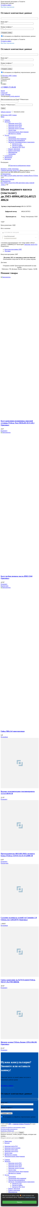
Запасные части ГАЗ (14, 123)
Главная (3, 170)
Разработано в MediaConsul (7, 1130)
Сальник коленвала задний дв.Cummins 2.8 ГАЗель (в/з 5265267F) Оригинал (19, 919)
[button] (4, 431)
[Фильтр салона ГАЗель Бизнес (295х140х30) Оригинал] (20, 1038)
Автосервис (12, 137)
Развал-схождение (14, 150)
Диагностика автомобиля (16, 140)
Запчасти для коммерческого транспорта (21, 142)
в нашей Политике (29, 1197)
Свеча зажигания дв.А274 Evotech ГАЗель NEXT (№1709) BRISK (18, 981)
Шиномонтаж (12, 152)
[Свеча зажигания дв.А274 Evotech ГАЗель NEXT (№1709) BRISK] (20, 976)
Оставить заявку (6, 5)
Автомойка (12, 154)
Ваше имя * (4, 22)
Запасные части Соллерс (16, 128)
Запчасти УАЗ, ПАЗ (18, 147)
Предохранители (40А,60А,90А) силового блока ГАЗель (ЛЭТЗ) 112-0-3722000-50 (18, 855)
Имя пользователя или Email (14, 99)
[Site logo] (9, 75)
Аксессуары (12, 130)
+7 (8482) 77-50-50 (8, 87)
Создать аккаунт (14, 96)
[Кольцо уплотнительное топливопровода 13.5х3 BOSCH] (20, 788)
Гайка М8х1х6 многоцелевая (13, 731)
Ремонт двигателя (14, 149)
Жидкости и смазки (14, 133)
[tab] (13, 249)
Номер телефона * (6, 27)
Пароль (8, 105)
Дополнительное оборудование (18, 132)
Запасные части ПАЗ (15, 125)
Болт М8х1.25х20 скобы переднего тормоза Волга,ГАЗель (19, 175)
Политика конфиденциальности (9, 1129)
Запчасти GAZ (17, 144)
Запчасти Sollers (17, 145)
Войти (3, 108)
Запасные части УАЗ (14, 127)
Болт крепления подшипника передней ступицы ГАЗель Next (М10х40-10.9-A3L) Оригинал (17, 423)
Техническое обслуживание (17, 138)
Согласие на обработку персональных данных (13, 1127)
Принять (19, 1202)
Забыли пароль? (6, 112)
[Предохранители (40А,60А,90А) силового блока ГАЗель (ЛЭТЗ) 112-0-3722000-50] (20, 850)
